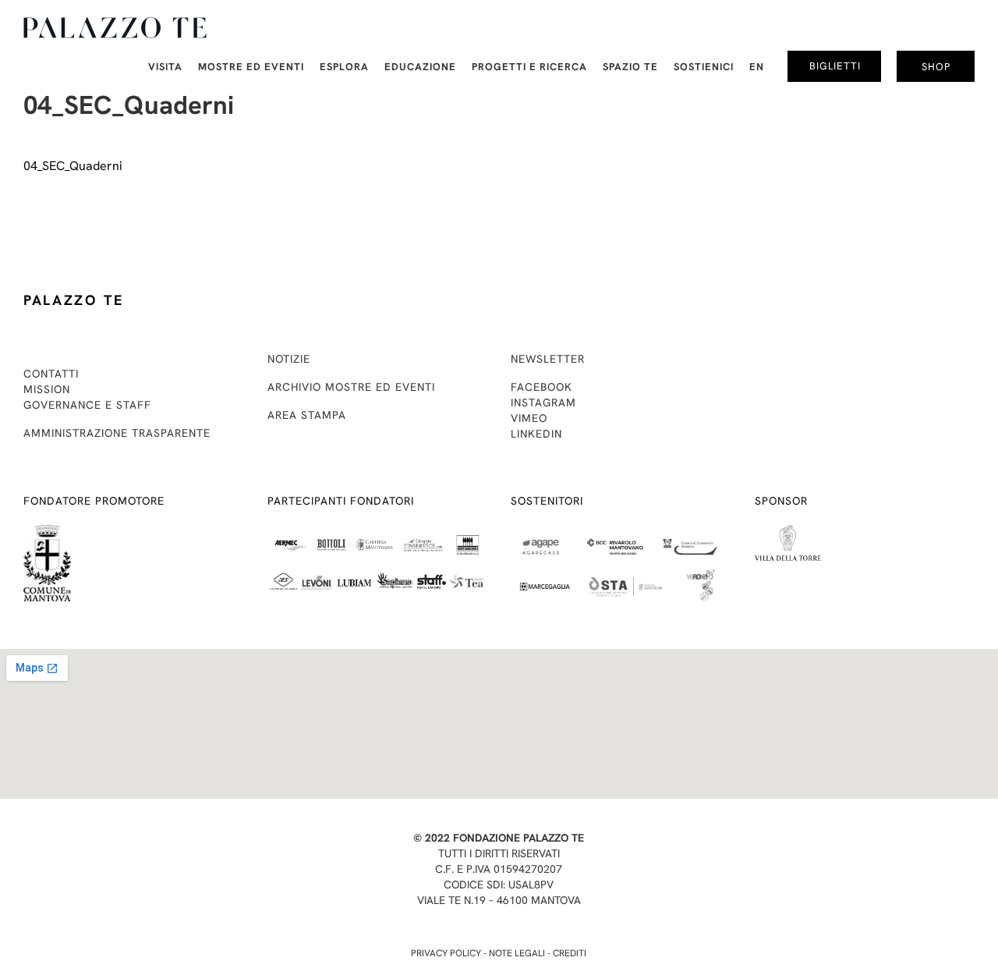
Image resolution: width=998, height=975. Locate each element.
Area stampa (306, 415)
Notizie (288, 359)
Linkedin (536, 434)
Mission (46, 389)
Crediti (569, 953)
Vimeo (529, 418)
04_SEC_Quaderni (72, 166)
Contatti (51, 374)
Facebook (541, 387)
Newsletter (548, 359)
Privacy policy (446, 953)
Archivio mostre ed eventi (351, 387)
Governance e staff (87, 405)
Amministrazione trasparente (117, 433)
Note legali (517, 953)
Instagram (543, 402)
